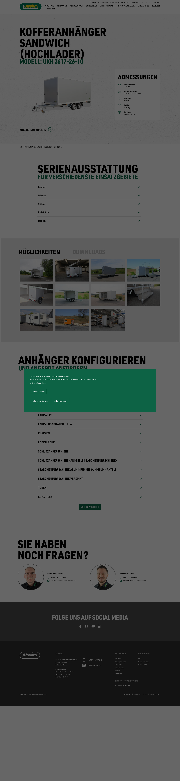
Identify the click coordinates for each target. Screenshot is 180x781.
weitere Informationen (38, 383)
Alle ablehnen (60, 401)
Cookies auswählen (38, 391)
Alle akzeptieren (40, 401)
